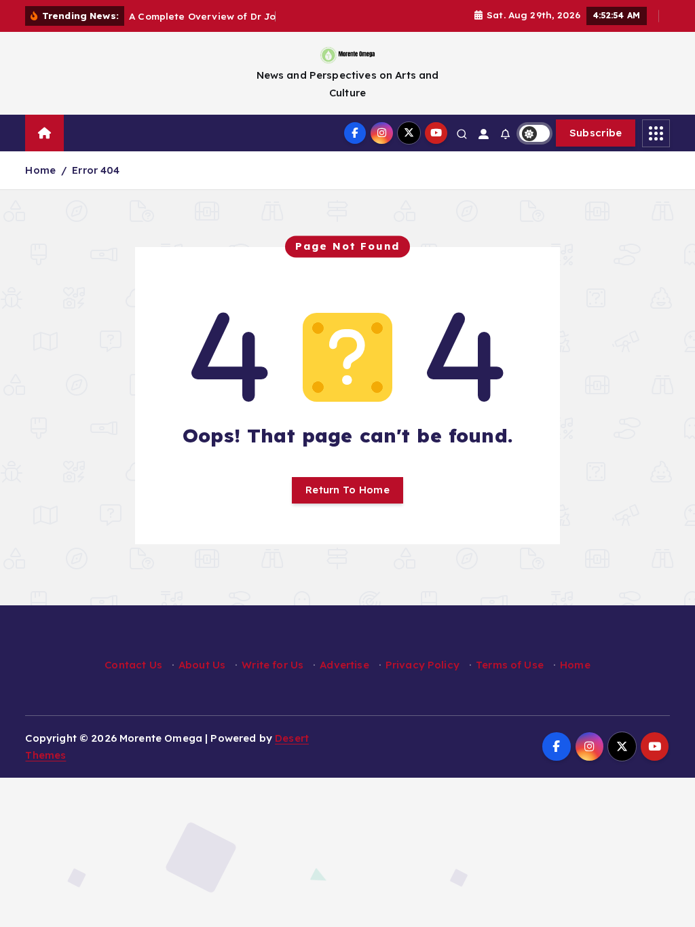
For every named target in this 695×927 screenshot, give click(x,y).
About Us (202, 664)
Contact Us (133, 664)
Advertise (344, 664)
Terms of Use (510, 664)
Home (40, 170)
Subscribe (595, 132)
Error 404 (95, 170)
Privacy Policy (422, 664)
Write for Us (272, 664)
